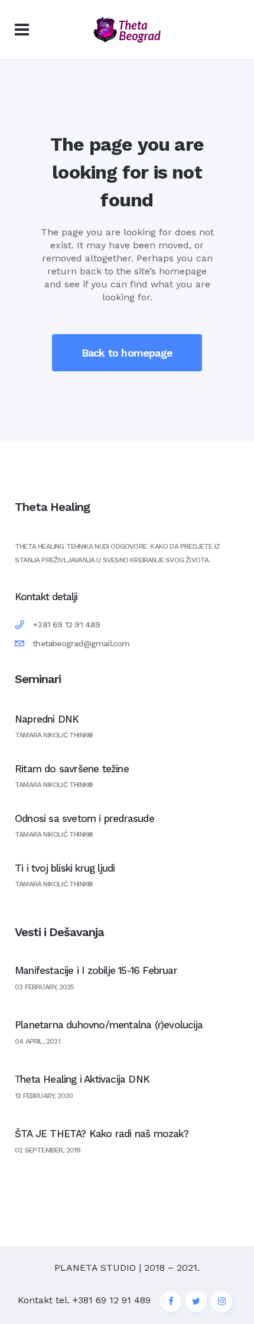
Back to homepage (127, 353)
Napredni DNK (47, 719)
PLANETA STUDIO (95, 1267)
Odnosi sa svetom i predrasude (84, 818)
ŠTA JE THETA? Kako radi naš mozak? (101, 1134)
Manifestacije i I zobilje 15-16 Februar (96, 970)
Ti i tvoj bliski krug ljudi (65, 868)
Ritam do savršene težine (72, 769)
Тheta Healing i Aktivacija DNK (82, 1079)
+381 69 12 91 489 (112, 1300)
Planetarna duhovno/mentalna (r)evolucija (109, 1025)
